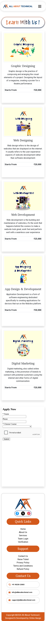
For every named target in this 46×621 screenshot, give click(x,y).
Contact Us (23, 556)
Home (23, 529)
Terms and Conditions (23, 566)
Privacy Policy (23, 562)
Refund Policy (23, 569)
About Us (23, 532)
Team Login (23, 538)
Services (23, 535)
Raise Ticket (23, 559)
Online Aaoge (35, 618)
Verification (23, 542)
